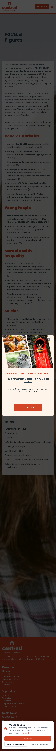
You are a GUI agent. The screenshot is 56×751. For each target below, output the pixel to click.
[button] (48, 339)
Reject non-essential (15, 744)
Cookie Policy (27, 733)
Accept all (28, 738)
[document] (28, 375)
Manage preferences (39, 744)
